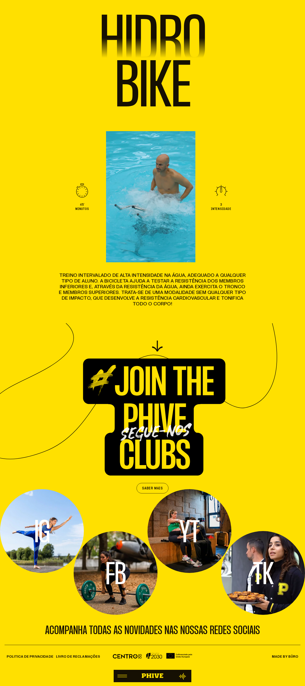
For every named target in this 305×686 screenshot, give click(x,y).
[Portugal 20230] (152, 657)
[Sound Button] (183, 676)
